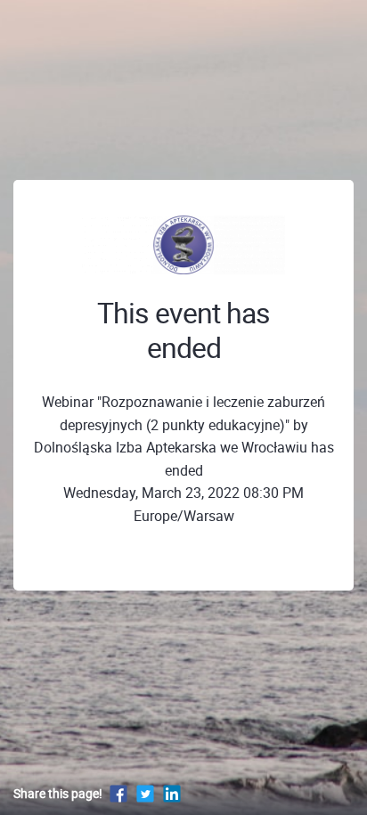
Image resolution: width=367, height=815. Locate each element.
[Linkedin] (172, 793)
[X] (145, 793)
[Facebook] (118, 793)
